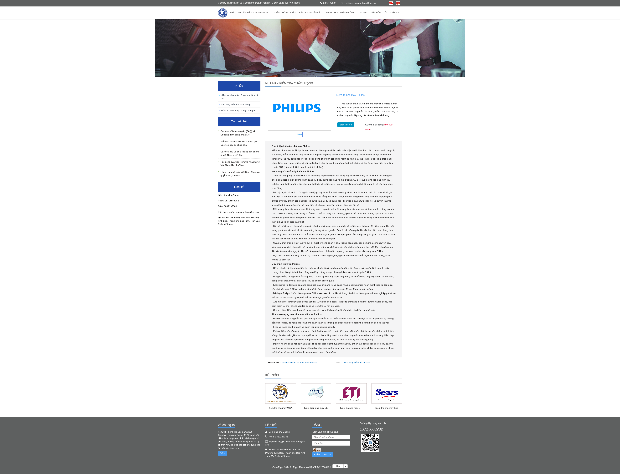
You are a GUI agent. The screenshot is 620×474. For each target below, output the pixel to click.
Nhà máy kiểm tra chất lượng (236, 104)
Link (338, 466)
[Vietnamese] (396, 3)
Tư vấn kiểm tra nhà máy (253, 12)
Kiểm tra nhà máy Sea (386, 408)
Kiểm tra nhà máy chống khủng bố (238, 110)
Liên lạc (395, 12)
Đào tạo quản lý (309, 12)
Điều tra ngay (322, 454)
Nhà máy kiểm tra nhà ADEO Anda (299, 362)
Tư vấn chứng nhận (283, 12)
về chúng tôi (379, 12)
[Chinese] (391, 3)
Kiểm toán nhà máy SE (316, 408)
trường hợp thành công (339, 12)
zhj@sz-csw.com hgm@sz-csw (360, 3)
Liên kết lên (346, 124)
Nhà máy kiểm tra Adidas (357, 362)
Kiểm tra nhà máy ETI (351, 408)
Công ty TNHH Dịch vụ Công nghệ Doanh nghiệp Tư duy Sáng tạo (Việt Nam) (259, 2)
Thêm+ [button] (223, 453)
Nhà (232, 12)
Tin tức (363, 12)
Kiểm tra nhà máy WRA (280, 408)
